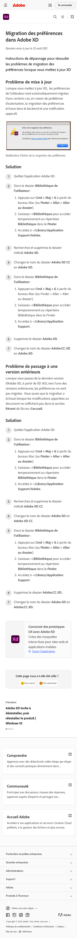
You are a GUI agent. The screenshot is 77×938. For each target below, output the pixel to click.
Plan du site (11, 931)
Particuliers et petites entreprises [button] (24, 854)
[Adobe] (19, 5)
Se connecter (65, 5)
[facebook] (8, 915)
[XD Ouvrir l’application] (72, 17)
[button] (50, 5)
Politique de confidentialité (18, 926)
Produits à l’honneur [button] (17, 895)
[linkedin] (27, 915)
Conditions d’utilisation (43, 926)
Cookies (60, 926)
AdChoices (27, 931)
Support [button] (10, 879)
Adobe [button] (9, 887)
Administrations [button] (14, 870)
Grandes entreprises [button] (17, 862)
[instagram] (14, 915)
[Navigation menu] (5, 5)
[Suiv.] (55, 719)
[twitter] (21, 915)
